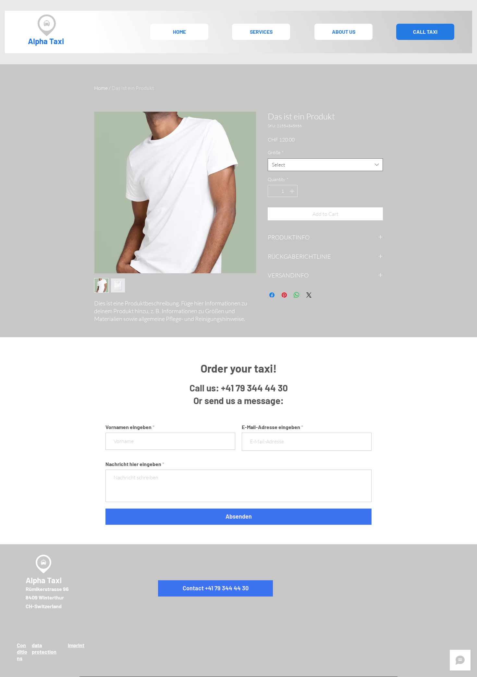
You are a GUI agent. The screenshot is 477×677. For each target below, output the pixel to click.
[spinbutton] (282, 191)
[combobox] (325, 164)
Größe (276, 152)
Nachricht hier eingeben (133, 464)
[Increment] (292, 191)
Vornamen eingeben (128, 427)
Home (101, 88)
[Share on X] (309, 295)
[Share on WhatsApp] (296, 295)
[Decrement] (273, 191)
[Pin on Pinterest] (284, 295)
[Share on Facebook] (272, 295)
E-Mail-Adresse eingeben (271, 427)
